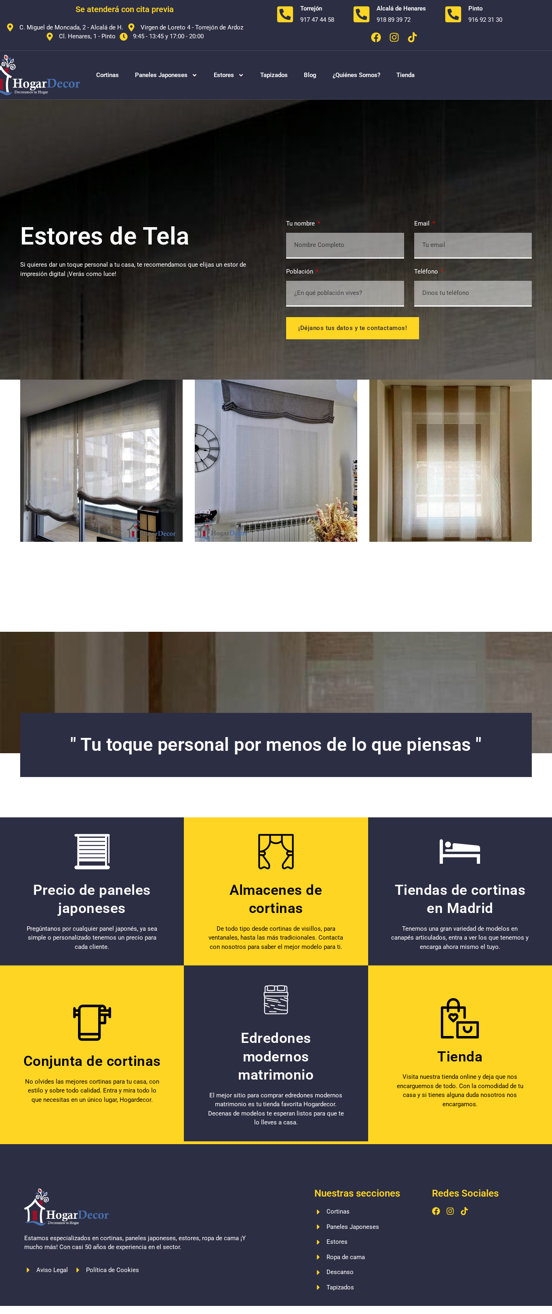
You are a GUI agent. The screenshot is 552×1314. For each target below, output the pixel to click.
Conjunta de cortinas (92, 1061)
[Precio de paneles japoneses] (92, 851)
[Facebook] (376, 37)
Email (422, 224)
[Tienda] (460, 1018)
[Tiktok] (412, 37)
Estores (224, 75)
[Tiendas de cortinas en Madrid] (460, 851)
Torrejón (311, 8)
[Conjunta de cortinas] (92, 1023)
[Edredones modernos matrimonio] (276, 1000)
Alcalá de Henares (401, 8)
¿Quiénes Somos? (356, 75)
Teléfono (427, 272)
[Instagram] (394, 37)
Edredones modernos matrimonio (276, 1056)
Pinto (475, 8)
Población (300, 272)
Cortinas (107, 75)
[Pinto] (453, 14)
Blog (310, 75)
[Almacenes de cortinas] (276, 851)
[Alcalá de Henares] (361, 14)
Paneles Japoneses (161, 75)
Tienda (405, 75)
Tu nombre (301, 224)
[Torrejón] (285, 14)
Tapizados (274, 75)
